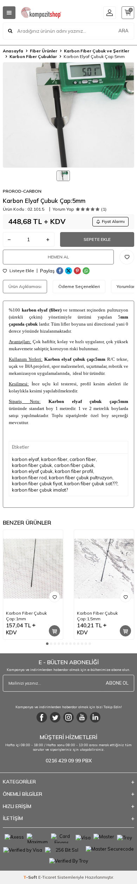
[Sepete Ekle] (54, 630)
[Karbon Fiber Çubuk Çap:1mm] (33, 569)
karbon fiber (54, 459)
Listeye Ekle (21, 271)
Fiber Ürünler (43, 50)
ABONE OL (117, 683)
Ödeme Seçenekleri (79, 286)
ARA (123, 30)
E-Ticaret (47, 877)
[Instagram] (68, 717)
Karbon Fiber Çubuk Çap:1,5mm (97, 615)
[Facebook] (42, 717)
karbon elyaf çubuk (32, 471)
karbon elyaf (25, 459)
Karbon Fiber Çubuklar (33, 56)
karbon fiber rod (29, 477)
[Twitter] (55, 717)
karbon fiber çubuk (32, 465)
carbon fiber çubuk (74, 465)
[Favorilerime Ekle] (54, 596)
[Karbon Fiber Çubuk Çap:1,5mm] (104, 569)
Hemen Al (58, 257)
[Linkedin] (95, 717)
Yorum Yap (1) (79, 209)
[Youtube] (82, 717)
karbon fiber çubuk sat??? (90, 483)
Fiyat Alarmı (113, 221)
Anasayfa (13, 50)
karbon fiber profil (74, 471)
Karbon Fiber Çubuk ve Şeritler (96, 50)
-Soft (30, 877)
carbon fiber (83, 459)
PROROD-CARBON (22, 191)
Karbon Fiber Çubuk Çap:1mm (26, 615)
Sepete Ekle (97, 239)
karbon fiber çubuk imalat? (40, 490)
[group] (68, 115)
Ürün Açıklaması (24, 286)
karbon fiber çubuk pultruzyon (80, 477)
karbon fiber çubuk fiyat (37, 483)
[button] (47, 643)
